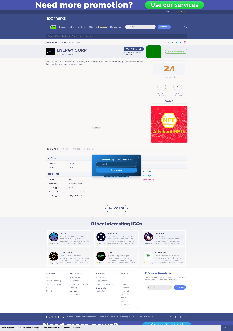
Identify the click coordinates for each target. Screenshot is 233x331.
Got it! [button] (227, 328)
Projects (62, 27)
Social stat (124, 291)
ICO (121, 277)
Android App (101, 277)
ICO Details (53, 148)
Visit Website (132, 49)
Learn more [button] (77, 328)
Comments (89, 148)
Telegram (149, 176)
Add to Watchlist (175, 51)
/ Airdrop (85, 284)
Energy (96, 127)
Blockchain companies (105, 284)
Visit (73, 163)
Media (48, 288)
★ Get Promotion (181, 12)
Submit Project (75, 284)
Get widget (169, 100)
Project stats (125, 288)
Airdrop (173, 12)
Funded (123, 298)
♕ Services (74, 281)
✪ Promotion (75, 277)
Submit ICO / (166, 12)
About (48, 277)
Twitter (148, 172)
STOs (91, 27)
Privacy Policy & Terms (54, 284)
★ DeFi (72, 27)
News (65, 148)
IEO (121, 281)
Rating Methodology (54, 281)
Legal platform (101, 281)
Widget (76, 148)
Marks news (115, 27)
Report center (125, 305)
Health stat (100, 291)
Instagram (149, 180)
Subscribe (164, 27)
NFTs (53, 27)
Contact (49, 291)
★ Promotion (101, 27)
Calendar (124, 294)
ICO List (119, 208)
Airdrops (82, 27)
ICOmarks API (75, 294)
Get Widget (74, 288)
